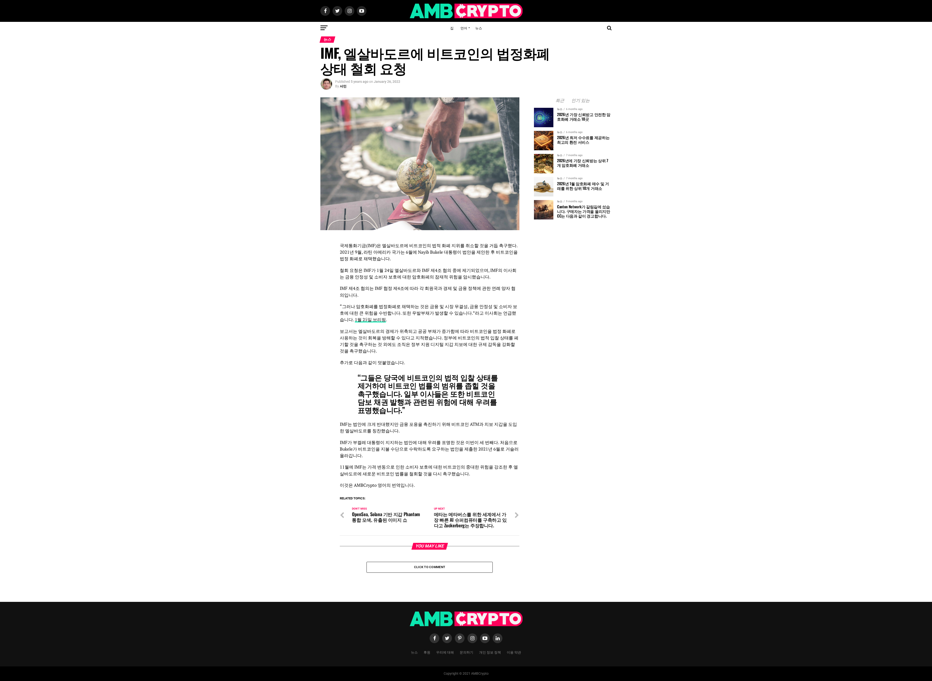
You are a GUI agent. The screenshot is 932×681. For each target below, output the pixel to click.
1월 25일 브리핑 (370, 319)
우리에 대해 (445, 652)
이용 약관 (514, 652)
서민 (343, 86)
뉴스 (478, 27)
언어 (463, 27)
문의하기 (466, 652)
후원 (427, 652)
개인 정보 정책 (490, 652)
